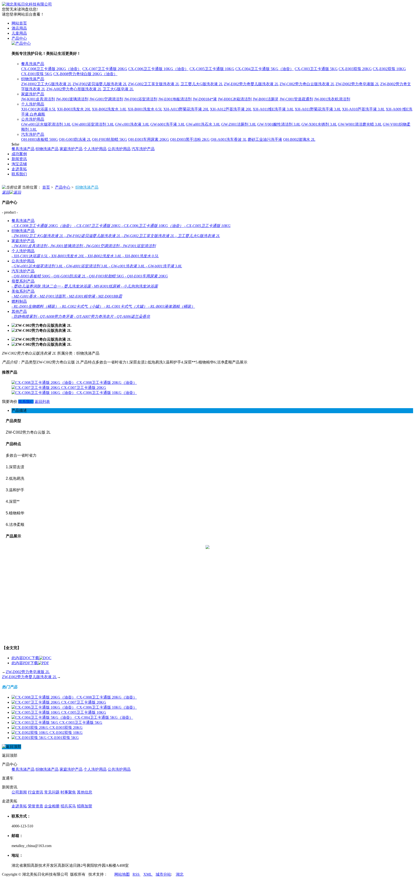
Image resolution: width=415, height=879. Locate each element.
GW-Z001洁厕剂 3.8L (238, 124)
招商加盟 (84, 806)
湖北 (179, 874)
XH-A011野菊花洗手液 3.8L (318, 109)
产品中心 (19, 38)
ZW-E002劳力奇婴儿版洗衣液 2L (251, 84)
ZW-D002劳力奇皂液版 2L (357, 84)
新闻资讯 (19, 159)
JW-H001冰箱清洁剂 (235, 99)
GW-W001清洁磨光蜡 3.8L (360, 124)
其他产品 (19, 311)
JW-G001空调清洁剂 (106, 99)
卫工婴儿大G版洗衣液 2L (201, 84)
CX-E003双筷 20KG (355, 69)
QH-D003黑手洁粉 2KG (190, 139)
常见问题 (52, 792)
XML (148, 874)
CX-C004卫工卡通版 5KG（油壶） (264, 69)
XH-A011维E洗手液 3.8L (273, 109)
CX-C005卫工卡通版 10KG (211, 69)
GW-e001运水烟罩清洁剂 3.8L (46, 124)
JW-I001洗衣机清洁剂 (332, 99)
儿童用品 (19, 33)
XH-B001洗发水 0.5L (145, 109)
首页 (46, 187)
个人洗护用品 (32, 104)
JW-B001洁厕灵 (266, 99)
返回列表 (42, 402)
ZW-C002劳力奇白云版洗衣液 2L (307, 84)
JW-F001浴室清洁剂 (140, 99)
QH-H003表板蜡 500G (39, 139)
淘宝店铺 (19, 164)
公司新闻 (19, 792)
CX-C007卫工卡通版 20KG (104, 69)
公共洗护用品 (32, 119)
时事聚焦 (68, 792)
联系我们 (19, 174)
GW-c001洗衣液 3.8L (132, 124)
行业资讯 (35, 792)
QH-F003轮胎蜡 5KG (109, 139)
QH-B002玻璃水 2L (299, 139)
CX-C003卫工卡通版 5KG (316, 69)
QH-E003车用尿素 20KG (148, 139)
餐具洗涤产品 (32, 64)
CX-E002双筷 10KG (389, 69)
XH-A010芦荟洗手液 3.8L (363, 109)
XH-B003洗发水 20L (74, 109)
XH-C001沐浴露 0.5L (38, 109)
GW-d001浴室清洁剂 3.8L (93, 124)
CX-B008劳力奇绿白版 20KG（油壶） (85, 74)
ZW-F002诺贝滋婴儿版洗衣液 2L (100, 84)
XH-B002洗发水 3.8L (109, 109)
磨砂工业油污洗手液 (265, 139)
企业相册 (52, 806)
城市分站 (163, 874)
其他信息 (84, 792)
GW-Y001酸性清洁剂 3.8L (278, 124)
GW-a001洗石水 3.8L (203, 124)
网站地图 (122, 874)
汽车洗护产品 (32, 134)
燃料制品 (19, 301)
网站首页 (19, 23)
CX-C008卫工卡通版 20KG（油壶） (51, 69)
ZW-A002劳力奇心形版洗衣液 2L (74, 89)
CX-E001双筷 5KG (36, 74)
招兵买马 (68, 806)
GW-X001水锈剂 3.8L (319, 124)
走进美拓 (19, 169)
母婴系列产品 (23, 281)
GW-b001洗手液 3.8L (167, 124)
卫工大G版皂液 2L (118, 89)
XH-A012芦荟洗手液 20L (231, 109)
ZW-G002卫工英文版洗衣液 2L (153, 84)
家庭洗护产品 (32, 94)
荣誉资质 (35, 806)
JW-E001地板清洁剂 (175, 99)
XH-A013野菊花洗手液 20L (186, 109)
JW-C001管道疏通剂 (296, 99)
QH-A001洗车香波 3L (229, 139)
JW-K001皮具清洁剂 (38, 99)
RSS (136, 874)
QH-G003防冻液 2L (75, 139)
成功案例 (19, 154)
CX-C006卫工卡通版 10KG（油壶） (158, 69)
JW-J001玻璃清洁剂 (72, 99)
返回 (6, 192)
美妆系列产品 (23, 291)
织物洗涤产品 (32, 79)
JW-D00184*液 (205, 99)
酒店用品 (19, 28)
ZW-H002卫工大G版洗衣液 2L (46, 84)
